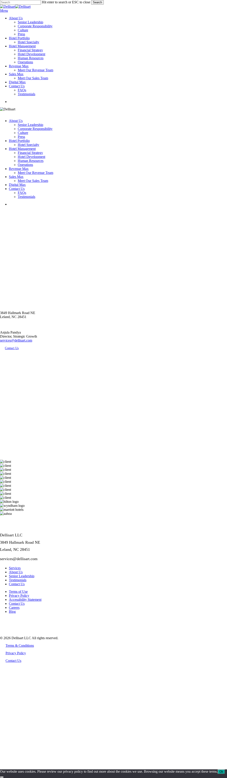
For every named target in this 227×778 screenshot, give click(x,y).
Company (23, 750)
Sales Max (16, 177)
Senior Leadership (30, 125)
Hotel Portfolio (19, 141)
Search (97, 2)
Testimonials (26, 197)
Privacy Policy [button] (16, 653)
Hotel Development (31, 157)
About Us (16, 121)
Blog (12, 611)
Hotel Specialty (28, 145)
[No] (2, 777)
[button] (4, 10)
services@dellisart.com (16, 340)
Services (15, 568)
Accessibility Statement (25, 599)
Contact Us (17, 189)
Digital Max (17, 185)
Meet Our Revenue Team (35, 173)
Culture (23, 133)
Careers (14, 607)
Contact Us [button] (13, 661)
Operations (25, 165)
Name (21, 738)
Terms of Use (18, 591)
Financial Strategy (30, 153)
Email (20, 744)
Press (21, 137)
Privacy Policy (19, 595)
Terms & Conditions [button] (20, 645)
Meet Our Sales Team (33, 181)
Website (22, 755)
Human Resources (30, 161)
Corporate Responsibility (35, 129)
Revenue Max (19, 169)
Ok (221, 771)
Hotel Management (22, 149)
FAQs (22, 193)
